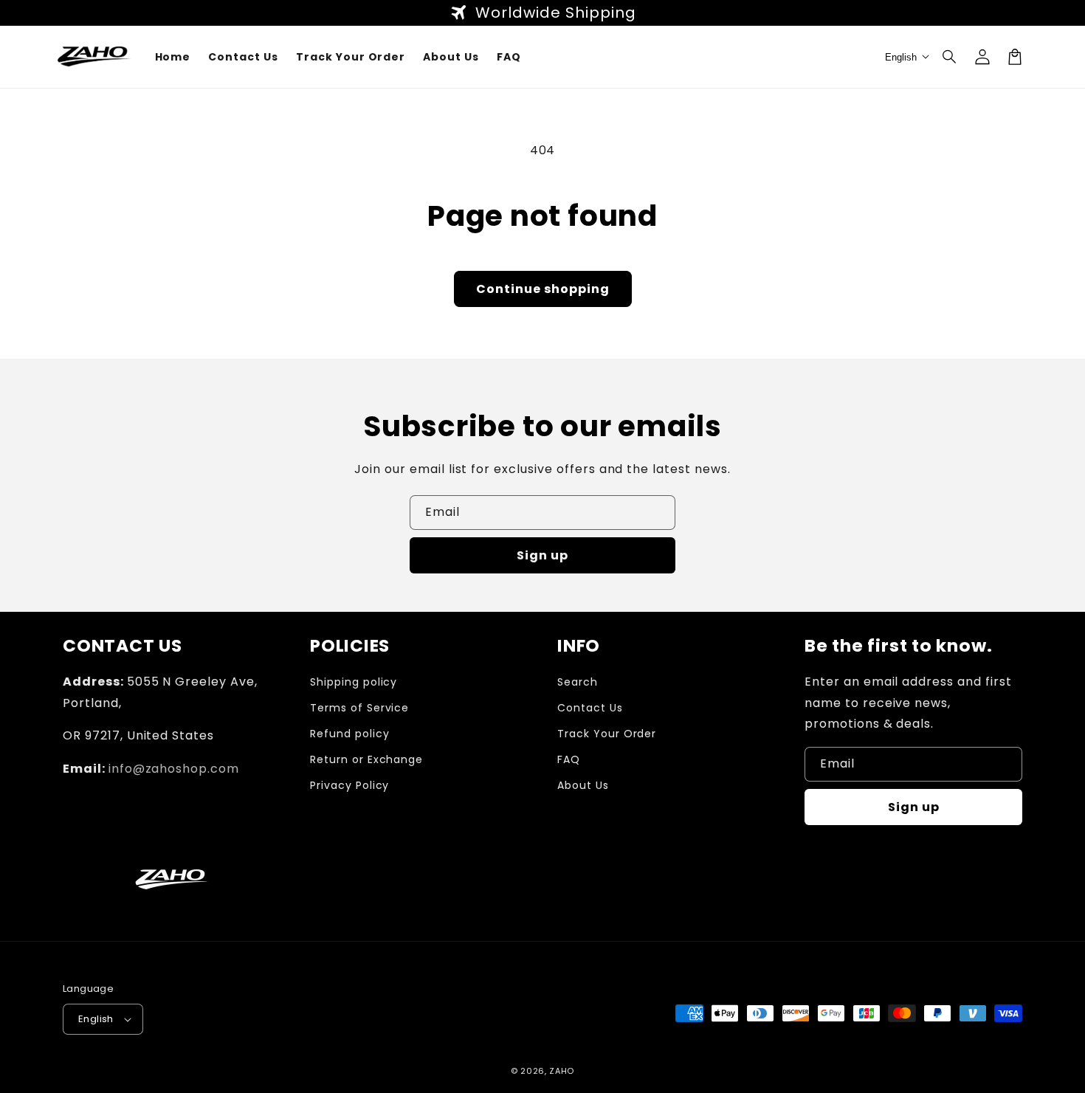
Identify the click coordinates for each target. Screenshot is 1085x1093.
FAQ (568, 759)
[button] (950, 57)
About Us (583, 785)
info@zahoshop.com (173, 768)
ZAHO (561, 1071)
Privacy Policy (349, 785)
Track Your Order (606, 733)
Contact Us (590, 707)
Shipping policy (353, 682)
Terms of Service (359, 707)
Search (577, 682)
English (96, 1019)
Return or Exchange (366, 759)
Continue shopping (543, 288)
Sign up (542, 555)
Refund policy (349, 733)
